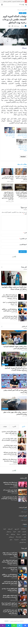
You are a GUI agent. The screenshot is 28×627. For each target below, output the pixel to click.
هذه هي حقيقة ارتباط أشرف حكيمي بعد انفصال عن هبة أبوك (10, 446)
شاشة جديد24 (18, 536)
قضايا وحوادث (23, 539)
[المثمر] (14, 256)
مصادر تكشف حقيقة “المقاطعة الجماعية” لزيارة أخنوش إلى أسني (15, 347)
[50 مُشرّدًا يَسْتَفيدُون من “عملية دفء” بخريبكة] (22, 304)
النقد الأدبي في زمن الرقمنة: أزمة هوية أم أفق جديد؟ (7, 178)
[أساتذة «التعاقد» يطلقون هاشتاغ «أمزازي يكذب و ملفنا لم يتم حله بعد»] (22, 598)
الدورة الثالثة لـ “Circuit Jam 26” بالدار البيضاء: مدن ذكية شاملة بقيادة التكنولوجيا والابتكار (21, 194)
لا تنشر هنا (16, 539)
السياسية (24, 531)
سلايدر (20, 13)
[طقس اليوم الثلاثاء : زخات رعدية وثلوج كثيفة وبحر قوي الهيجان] (21, 142)
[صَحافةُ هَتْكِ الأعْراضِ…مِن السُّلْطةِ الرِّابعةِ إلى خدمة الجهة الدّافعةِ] (22, 311)
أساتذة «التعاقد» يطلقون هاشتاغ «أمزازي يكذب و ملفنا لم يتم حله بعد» (10, 597)
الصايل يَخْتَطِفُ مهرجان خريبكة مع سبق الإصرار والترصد (9, 589)
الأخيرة (14, 426)
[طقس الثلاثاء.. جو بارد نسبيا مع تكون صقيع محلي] (9, 130)
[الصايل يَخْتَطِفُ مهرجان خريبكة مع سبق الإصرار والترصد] (22, 591)
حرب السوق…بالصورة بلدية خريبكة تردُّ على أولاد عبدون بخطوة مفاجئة (9, 603)
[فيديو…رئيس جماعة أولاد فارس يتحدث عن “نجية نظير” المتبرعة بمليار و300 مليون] (22, 612)
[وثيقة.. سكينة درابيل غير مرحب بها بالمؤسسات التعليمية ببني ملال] (22, 441)
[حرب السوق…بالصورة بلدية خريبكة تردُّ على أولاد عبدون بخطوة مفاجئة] (22, 605)
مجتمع (11, 539)
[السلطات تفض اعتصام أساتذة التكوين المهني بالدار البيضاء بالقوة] (22, 318)
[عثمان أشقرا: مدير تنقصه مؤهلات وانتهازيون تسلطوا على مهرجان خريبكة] (22, 555)
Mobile (23, 156)
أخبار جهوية (17, 529)
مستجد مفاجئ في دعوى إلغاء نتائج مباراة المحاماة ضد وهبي (10, 453)
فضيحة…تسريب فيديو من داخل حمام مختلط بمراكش (10, 490)
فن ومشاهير (11, 536)
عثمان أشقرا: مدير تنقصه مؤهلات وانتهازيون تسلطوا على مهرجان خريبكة (14, 288)
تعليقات (5, 426)
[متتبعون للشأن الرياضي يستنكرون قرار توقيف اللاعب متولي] (22, 434)
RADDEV (7, 621)
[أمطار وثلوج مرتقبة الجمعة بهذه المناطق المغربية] (21, 130)
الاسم (25, 232)
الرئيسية (23, 9)
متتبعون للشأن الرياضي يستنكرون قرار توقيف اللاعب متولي (9, 432)
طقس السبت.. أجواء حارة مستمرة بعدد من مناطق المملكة (21, 178)
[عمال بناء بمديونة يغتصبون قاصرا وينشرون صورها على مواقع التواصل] (22, 499)
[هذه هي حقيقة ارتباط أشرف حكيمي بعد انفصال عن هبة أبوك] (22, 447)
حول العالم (13, 534)
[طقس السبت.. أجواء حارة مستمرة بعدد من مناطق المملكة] (21, 171)
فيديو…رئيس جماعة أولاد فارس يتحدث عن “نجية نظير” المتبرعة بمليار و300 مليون (10, 611)
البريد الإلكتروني (23, 238)
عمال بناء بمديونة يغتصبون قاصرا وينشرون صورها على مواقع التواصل (9, 497)
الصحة (19, 531)
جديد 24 (22, 26)
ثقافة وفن (24, 534)
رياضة (7, 534)
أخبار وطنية (10, 529)
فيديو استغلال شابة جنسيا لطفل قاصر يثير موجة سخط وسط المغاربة (10, 461)
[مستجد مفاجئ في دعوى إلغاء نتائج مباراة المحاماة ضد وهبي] (22, 454)
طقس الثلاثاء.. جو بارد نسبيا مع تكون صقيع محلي (10, 135)
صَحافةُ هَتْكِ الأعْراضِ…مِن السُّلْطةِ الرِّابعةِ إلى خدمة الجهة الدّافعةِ (9, 310)
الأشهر (23, 426)
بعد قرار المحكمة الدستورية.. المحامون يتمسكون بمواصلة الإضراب (16, 369)
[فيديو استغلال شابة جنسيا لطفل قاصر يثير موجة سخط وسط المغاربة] (22, 461)
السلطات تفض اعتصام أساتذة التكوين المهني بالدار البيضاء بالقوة (9, 317)
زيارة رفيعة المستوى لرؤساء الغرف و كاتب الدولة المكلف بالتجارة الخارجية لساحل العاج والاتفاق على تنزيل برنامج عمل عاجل (7, 195)
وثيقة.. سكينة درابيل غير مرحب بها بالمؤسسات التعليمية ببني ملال (9, 439)
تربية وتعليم (9, 531)
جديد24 (19, 9)
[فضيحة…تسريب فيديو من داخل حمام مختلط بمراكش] (22, 492)
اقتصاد (4, 529)
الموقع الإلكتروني (23, 244)
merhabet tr (23, 529)
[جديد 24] (21, 4)
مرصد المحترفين (22, 542)
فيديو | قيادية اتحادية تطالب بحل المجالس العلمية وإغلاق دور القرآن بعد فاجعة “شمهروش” (9, 296)
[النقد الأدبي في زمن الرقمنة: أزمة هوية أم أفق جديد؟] (7, 171)
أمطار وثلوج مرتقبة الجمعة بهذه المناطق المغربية (22, 135)
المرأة (14, 531)
